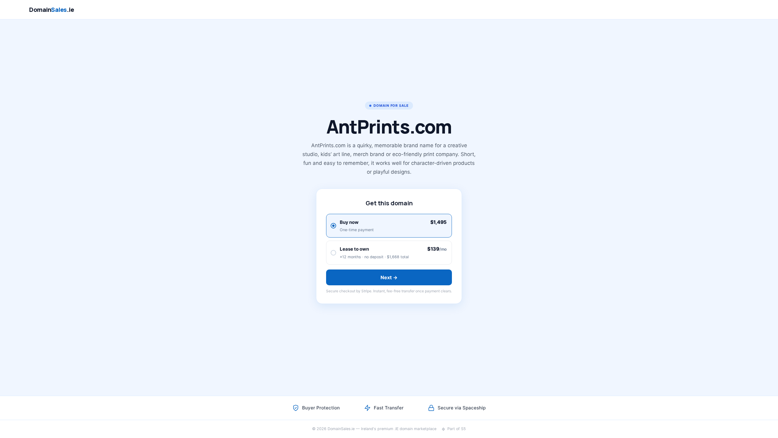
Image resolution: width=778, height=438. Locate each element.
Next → (389, 277)
